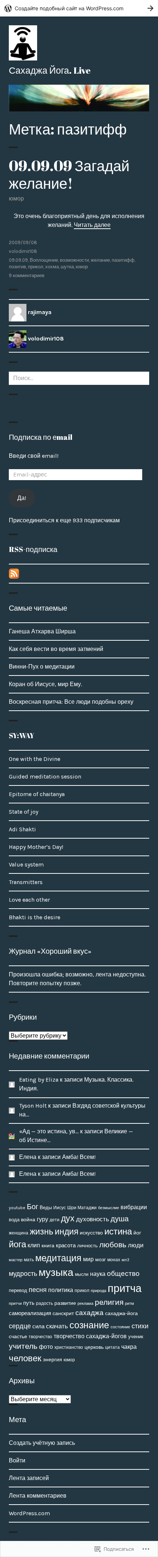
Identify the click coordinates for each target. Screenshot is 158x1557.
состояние (120, 1326)
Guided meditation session (45, 776)
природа (98, 1290)
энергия (52, 1360)
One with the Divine (34, 758)
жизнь (41, 1232)
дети (55, 1219)
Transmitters (26, 882)
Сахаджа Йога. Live (50, 70)
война (28, 1219)
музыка (56, 1272)
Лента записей (29, 1478)
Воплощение (44, 260)
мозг (100, 1259)
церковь (94, 1347)
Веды (46, 1207)
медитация (58, 1258)
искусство (91, 1233)
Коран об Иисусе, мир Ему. (45, 684)
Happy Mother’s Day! (36, 846)
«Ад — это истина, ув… (49, 1131)
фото (46, 1346)
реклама (85, 1303)
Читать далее (92, 224)
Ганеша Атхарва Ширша (42, 631)
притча (124, 1288)
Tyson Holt (33, 1105)
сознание (89, 1325)
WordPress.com (29, 1513)
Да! (21, 497)
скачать (57, 1326)
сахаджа (89, 1313)
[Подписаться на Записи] (14, 573)
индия (66, 1232)
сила (38, 1326)
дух (68, 1218)
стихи (140, 1326)
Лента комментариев (38, 1495)
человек (25, 1358)
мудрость (23, 1274)
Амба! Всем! (79, 1156)
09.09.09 (18, 260)
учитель (23, 1346)
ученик (135, 1336)
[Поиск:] (79, 378)
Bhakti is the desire (34, 917)
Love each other (29, 899)
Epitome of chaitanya (37, 794)
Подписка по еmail (40, 437)
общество (123, 1273)
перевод (18, 1290)
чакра (129, 1346)
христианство (68, 1347)
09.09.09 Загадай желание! (69, 174)
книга (48, 1245)
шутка (67, 266)
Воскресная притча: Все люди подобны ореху (71, 701)
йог (137, 1233)
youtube (17, 1207)
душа (120, 1219)
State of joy (23, 811)
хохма (52, 266)
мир (88, 1259)
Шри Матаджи (82, 1207)
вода (14, 1219)
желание (100, 260)
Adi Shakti (22, 829)
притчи (15, 1303)
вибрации (134, 1207)
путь (29, 1303)
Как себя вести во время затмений (56, 648)
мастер (15, 1259)
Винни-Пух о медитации (42, 666)
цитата (112, 1347)
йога (17, 1244)
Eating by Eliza (38, 1079)
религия (109, 1302)
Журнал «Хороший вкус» (50, 951)
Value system (26, 864)
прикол (35, 266)
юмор (16, 198)
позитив (17, 266)
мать (29, 1259)
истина (118, 1231)
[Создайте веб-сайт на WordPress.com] (79, 8)
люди (136, 1245)
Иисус (59, 1207)
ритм (129, 1303)
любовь (112, 1244)
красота (66, 1246)
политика (60, 1290)
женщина (18, 1233)
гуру (42, 1219)
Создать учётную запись (42, 1442)
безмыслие (108, 1207)
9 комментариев (26, 275)
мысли (82, 1274)
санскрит (63, 1313)
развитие (65, 1303)
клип (34, 1245)
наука (97, 1274)
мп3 (125, 1259)
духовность (92, 1219)
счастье (18, 1336)
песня (38, 1290)
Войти (17, 1460)
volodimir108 (23, 251)
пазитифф (123, 260)
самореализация (30, 1313)
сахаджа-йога (121, 1313)
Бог (32, 1207)
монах (113, 1259)
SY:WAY (21, 735)
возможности (74, 260)
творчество (40, 1336)
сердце (20, 1326)
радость (44, 1303)
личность (87, 1245)
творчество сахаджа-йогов (90, 1336)
